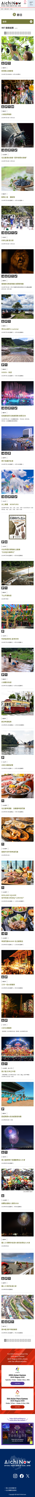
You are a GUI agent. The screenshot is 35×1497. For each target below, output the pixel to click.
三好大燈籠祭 (6, 1028)
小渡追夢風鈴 (6, 114)
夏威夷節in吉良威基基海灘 (11, 1116)
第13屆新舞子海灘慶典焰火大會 (13, 1160)
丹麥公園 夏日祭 (7, 240)
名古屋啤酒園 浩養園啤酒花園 (13, 808)
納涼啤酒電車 (6, 721)
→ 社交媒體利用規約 (10, 1490)
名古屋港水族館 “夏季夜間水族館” (14, 157)
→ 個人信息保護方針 (10, 1488)
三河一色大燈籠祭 (8, 984)
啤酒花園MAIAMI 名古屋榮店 (12, 941)
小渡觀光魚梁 (6, 682)
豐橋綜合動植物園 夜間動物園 (12, 283)
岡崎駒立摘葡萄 (7, 71)
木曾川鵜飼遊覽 (7, 765)
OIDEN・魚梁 (6, 372)
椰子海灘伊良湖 (7, 461)
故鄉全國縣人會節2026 (10, 1203)
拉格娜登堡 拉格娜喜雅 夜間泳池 (13, 415)
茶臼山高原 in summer (10, 329)
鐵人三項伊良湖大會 (9, 1286)
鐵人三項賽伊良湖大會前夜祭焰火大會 (15, 1242)
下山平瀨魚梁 (6, 595)
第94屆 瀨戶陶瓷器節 (9, 1329)
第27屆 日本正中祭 (8, 1071)
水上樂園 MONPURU (10, 504)
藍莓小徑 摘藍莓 (8, 197)
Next (29, 33)
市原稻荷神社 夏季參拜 (10, 639)
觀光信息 (7, 9)
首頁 (2, 9)
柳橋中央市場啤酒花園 (9, 851)
